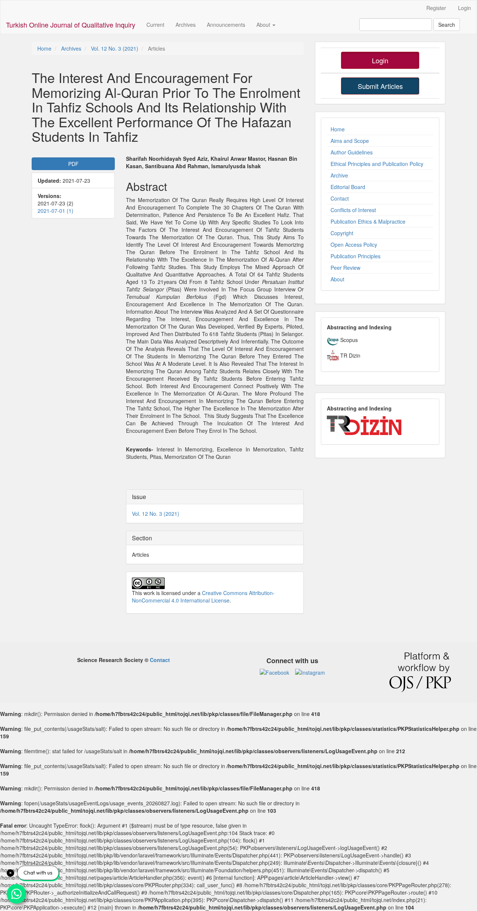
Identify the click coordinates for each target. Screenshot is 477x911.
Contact (340, 198)
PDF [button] (73, 163)
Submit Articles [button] (380, 86)
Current (155, 24)
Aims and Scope (350, 140)
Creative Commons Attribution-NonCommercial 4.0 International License (203, 596)
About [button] (264, 24)
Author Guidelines (352, 152)
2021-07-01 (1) (55, 210)
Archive (339, 175)
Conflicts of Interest (353, 210)
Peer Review (345, 267)
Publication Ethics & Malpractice (368, 221)
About (337, 279)
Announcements (226, 24)
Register (436, 8)
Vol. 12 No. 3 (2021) (114, 48)
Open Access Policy (354, 244)
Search (446, 24)
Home (44, 48)
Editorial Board (348, 187)
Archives (186, 24)
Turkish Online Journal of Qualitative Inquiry (70, 24)
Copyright (342, 233)
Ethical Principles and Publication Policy (377, 163)
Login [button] (380, 60)
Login (464, 8)
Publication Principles (355, 256)
